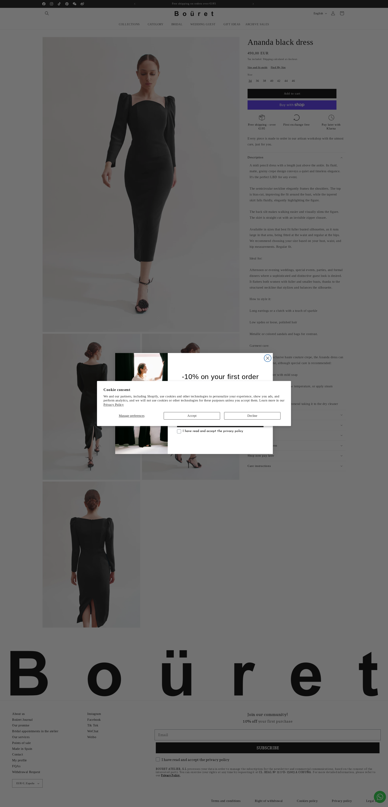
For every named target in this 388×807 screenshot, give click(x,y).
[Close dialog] (267, 358)
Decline (252, 415)
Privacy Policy (113, 405)
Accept (191, 415)
